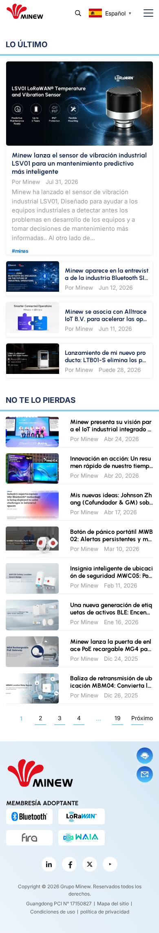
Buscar (78, 13)
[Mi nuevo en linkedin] (49, 864)
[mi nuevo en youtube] (110, 864)
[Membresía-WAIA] (81, 838)
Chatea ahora (145, 755)
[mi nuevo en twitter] (90, 864)
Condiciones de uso (52, 912)
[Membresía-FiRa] (29, 838)
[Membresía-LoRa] (81, 816)
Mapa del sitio (113, 903)
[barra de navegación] (145, 13)
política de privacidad (104, 912)
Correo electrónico (145, 774)
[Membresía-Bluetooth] (29, 816)
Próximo (137, 717)
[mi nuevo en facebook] (69, 864)
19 (118, 717)
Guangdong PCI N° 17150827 (59, 903)
